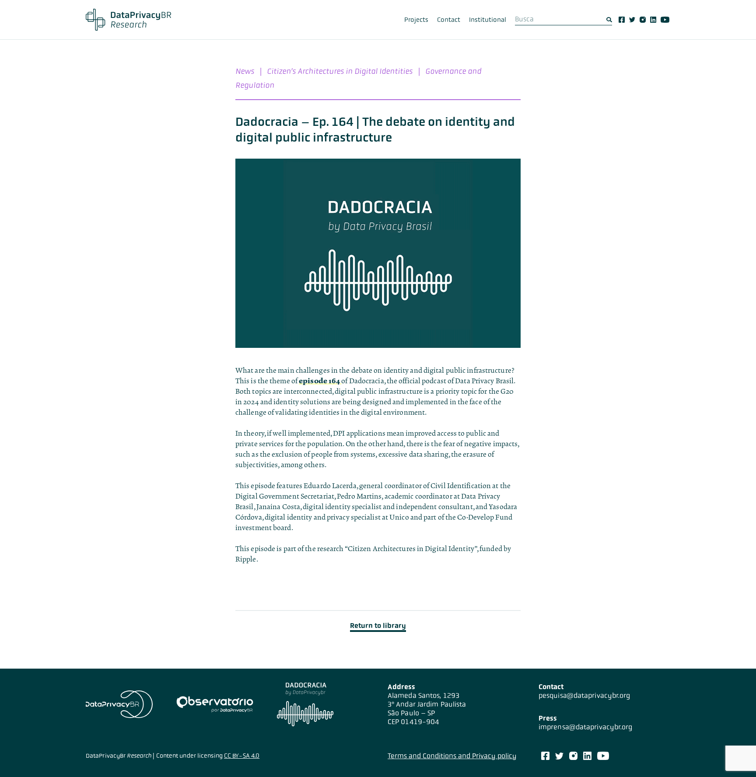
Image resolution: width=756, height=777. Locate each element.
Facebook (621, 19)
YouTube (665, 19)
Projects (416, 20)
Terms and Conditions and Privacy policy (452, 756)
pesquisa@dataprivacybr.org (584, 695)
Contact (448, 20)
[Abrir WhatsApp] (734, 755)
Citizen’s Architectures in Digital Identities (340, 71)
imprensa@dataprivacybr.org (586, 727)
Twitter (632, 19)
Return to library (378, 625)
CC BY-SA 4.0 (241, 755)
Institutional (487, 20)
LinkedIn (653, 19)
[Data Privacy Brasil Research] (128, 20)
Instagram (642, 19)
